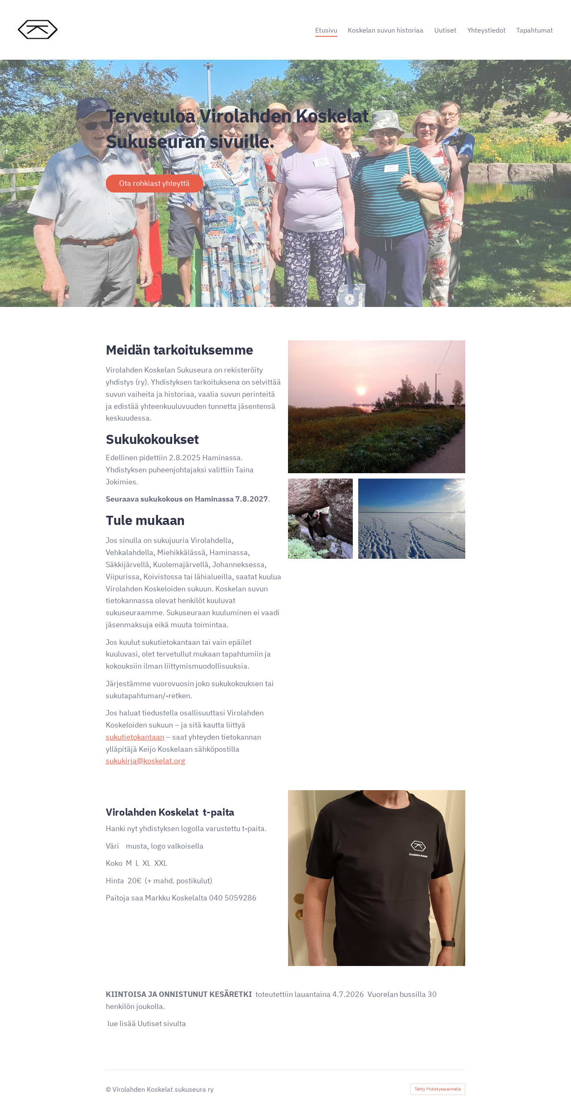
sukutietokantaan (135, 737)
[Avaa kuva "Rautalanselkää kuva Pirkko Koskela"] (411, 519)
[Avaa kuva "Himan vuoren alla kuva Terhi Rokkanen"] (320, 519)
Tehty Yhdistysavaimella (438, 1089)
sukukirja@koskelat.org (145, 761)
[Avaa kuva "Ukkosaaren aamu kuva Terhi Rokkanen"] (376, 406)
